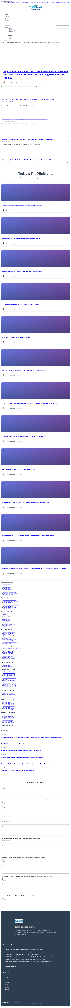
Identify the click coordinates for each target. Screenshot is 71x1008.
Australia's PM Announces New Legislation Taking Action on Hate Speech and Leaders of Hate (23, 757)
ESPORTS (7, 20)
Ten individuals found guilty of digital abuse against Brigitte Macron (20, 304)
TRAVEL (10, 38)
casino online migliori (8, 656)
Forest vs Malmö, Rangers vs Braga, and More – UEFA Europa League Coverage (25, 119)
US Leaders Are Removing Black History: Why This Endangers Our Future (22, 205)
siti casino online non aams (9, 671)
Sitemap (40, 1003)
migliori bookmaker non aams (9, 678)
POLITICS (10, 35)
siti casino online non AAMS (9, 639)
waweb (5, 659)
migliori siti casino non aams (9, 621)
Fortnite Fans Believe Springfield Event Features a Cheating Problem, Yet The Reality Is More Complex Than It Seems (34, 568)
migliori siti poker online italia (9, 592)
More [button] (6, 27)
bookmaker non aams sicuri (9, 658)
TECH (9, 37)
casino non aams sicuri (8, 654)
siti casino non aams (7, 718)
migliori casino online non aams (10, 680)
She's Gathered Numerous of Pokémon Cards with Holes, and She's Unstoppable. (24, 370)
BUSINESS (7, 18)
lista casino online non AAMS (10, 642)
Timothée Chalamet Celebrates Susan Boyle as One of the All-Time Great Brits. (22, 954)
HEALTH (10, 29)
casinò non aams (7, 620)
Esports (7, 982)
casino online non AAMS (8, 640)
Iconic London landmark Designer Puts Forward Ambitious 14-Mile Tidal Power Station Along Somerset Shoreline (30, 956)
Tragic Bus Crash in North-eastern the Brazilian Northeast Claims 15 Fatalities (23, 436)
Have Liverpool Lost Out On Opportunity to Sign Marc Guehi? (19, 469)
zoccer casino (6, 619)
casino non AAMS (7, 638)
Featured (7, 987)
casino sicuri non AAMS (8, 721)
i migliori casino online (8, 653)
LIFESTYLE (10, 31)
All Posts (7, 977)
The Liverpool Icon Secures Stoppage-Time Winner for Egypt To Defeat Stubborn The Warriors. (26, 952)
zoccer (4, 614)
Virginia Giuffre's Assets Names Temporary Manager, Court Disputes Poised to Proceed (24, 949)
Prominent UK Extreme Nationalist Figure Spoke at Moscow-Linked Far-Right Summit (25, 502)
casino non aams (7, 584)
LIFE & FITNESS (11, 30)
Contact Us (6, 40)
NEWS (9, 32)
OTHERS (10, 33)
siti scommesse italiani (8, 720)
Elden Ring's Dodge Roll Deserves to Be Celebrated (16, 337)
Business (7, 980)
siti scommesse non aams (8, 626)
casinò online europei (8, 652)
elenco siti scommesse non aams (10, 650)
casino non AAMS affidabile (9, 600)
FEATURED (7, 25)
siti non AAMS (6, 634)
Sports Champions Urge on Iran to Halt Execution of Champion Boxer (21, 238)
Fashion (7, 984)
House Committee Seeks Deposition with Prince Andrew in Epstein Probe (22, 271)
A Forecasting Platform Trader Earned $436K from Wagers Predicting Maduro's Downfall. (26, 159)
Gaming (7, 989)
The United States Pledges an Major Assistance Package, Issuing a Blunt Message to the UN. (28, 99)
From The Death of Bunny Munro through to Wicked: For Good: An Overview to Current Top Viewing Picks (28, 961)
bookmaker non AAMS (8, 635)
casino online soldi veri (8, 602)
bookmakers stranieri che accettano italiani (12, 648)
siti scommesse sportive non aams (10, 601)
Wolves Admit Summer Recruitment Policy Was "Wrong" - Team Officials (18, 743)
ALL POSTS (7, 16)
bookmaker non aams (8, 594)
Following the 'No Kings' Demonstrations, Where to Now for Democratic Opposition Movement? (28, 535)
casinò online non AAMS (8, 702)
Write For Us (31, 1003)
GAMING (10, 28)
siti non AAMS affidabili (8, 704)
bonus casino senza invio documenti (11, 605)
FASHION (7, 22)
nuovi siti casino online (8, 651)
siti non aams (6, 657)
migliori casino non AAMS (9, 632)
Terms (36, 1003)
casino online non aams (8, 666)
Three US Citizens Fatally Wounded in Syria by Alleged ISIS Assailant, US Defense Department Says (29, 403)
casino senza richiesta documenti (10, 593)
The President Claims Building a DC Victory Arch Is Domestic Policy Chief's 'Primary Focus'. (25, 959)
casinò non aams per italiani (9, 624)
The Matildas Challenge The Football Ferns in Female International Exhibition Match (21, 750)
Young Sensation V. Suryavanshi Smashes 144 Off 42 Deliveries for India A (18, 770)
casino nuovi (6, 679)
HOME (6, 14)
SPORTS (9, 36)
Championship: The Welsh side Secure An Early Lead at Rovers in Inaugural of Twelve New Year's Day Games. (27, 763)
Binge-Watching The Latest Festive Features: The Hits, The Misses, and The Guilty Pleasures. (27, 139)
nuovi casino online (7, 589)
